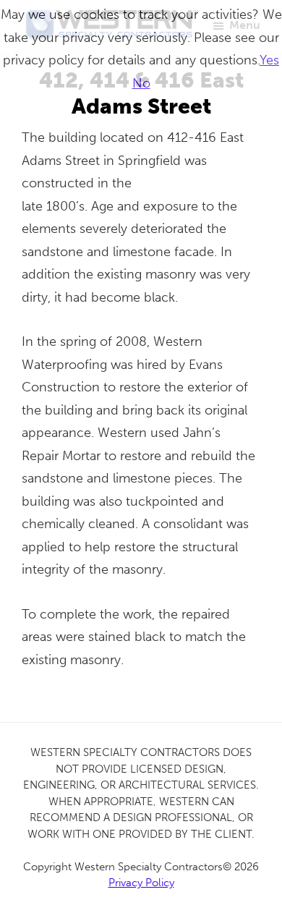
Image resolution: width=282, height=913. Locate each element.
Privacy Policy (141, 882)
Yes (269, 60)
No (141, 83)
